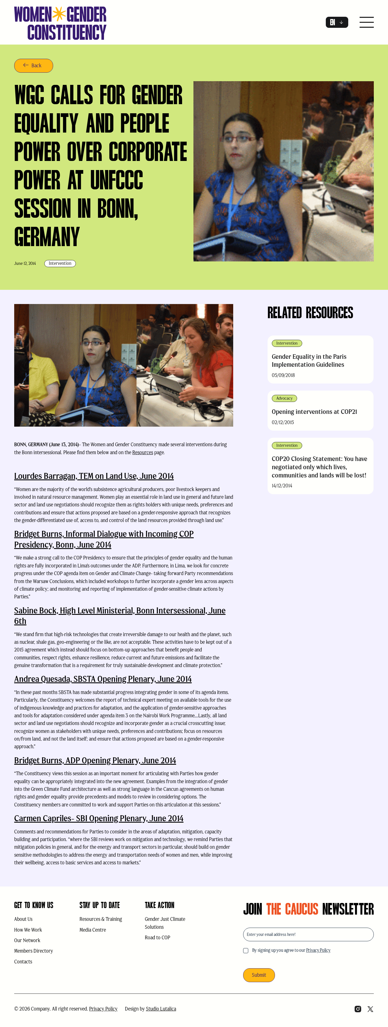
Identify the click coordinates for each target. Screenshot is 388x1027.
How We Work (28, 930)
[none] (337, 22)
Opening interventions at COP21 (314, 412)
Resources (142, 452)
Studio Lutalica (161, 1009)
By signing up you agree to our (291, 950)
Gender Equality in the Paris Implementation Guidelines (309, 361)
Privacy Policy (318, 950)
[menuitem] (337, 22)
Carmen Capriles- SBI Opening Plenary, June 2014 (98, 818)
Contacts (23, 962)
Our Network (27, 940)
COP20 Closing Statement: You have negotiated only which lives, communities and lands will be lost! (319, 467)
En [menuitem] (332, 22)
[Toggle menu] (367, 23)
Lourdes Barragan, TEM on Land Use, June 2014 (94, 476)
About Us (23, 919)
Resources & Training (101, 919)
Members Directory (33, 951)
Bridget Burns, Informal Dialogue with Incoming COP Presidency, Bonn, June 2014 (104, 539)
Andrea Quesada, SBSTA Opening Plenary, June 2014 (103, 679)
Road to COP (157, 937)
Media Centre (93, 930)
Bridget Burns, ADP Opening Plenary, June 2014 (95, 760)
